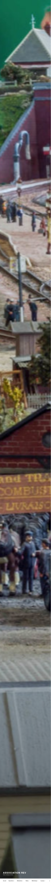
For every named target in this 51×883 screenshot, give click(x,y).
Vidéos (27, 880)
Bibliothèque (34, 880)
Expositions (11, 880)
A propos (42, 880)
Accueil (4, 880)
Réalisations (19, 880)
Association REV (14, 872)
